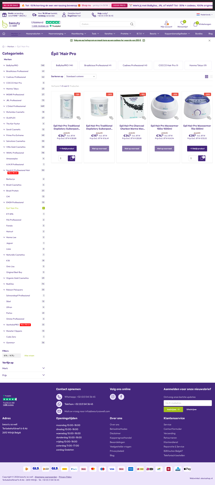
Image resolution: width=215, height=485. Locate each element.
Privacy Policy (65, 477)
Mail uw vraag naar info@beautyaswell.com (87, 411)
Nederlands (205, 14)
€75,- (12, 355)
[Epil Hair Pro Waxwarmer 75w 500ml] (197, 106)
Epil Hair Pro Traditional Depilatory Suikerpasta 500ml (99, 127)
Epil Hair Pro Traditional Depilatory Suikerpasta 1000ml (67, 127)
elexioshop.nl (207, 478)
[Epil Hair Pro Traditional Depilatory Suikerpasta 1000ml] (66, 106)
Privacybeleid (117, 450)
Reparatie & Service (174, 446)
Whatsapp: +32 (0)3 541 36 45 (80, 396)
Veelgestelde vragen (120, 446)
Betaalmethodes (118, 428)
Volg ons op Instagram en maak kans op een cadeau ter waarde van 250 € (107, 40)
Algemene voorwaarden (46, 477)
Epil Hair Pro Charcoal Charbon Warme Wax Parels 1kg (132, 127)
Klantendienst (171, 442)
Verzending (169, 433)
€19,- (6, 355)
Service (167, 424)
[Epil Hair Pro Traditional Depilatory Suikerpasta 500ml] (99, 106)
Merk (5, 368)
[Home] (3, 46)
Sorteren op (57, 76)
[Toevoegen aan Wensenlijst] (78, 117)
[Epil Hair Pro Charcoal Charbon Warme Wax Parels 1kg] (131, 106)
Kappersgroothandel (121, 437)
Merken (8, 59)
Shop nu (75, 5)
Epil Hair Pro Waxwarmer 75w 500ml (197, 127)
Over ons (114, 424)
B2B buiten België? (173, 450)
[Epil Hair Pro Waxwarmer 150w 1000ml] (164, 106)
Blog (112, 455)
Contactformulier (173, 428)
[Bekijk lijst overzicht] (211, 76)
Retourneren (170, 437)
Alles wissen (29, 355)
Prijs (4, 375)
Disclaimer (115, 433)
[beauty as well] (11, 24)
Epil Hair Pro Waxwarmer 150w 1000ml (164, 127)
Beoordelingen (117, 442)
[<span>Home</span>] (3, 33)
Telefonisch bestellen (174, 455)
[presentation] (107, 24)
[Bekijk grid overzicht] (206, 76)
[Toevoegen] (71, 158)
